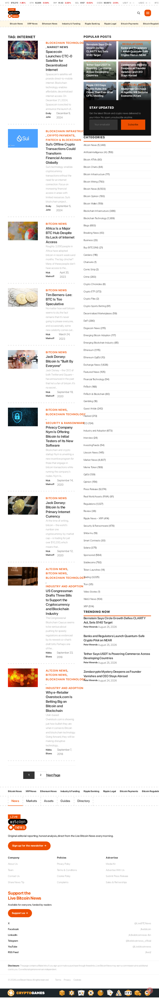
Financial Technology (94, 379)
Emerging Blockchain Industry (99, 342)
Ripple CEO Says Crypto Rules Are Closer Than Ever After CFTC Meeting (99, 90)
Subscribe (133, 124)
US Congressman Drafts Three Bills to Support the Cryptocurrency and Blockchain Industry (59, 602)
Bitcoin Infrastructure (94, 174)
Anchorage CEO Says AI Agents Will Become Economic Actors (134, 92)
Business (88, 240)
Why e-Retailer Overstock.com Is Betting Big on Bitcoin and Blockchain (59, 701)
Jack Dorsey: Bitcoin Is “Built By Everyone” (59, 361)
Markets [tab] (31, 801)
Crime (87, 276)
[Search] (139, 13)
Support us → (20, 913)
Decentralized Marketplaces (98, 313)
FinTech (87, 386)
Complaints (62, 882)
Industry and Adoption (64, 586)
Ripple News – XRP (93, 518)
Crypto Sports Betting (95, 306)
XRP (86, 606)
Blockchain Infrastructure (69, 131)
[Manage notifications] (150, 990)
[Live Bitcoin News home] (14, 13)
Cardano (88, 254)
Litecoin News (91, 452)
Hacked (87, 415)
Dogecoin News (92, 328)
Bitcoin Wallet (90, 203)
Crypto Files (90, 298)
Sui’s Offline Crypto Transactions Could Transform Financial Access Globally (60, 153)
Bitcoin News (16, 23)
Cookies (77, 979)
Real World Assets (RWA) (96, 496)
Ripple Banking (92, 23)
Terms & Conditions (67, 870)
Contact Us (14, 876)
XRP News (32, 23)
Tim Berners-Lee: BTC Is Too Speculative (59, 299)
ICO (86, 423)
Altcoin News (56, 569)
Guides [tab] (65, 801)
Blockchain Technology (66, 42)
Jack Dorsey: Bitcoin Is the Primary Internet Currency (58, 509)
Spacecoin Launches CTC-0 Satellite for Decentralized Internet (59, 61)
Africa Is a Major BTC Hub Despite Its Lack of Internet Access (60, 235)
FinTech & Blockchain (63, 139)
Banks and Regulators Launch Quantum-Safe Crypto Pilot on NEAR (134, 51)
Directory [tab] (83, 801)
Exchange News (92, 364)
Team (10, 870)
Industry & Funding (71, 23)
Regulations (132, 44)
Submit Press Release (117, 876)
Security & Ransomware (65, 423)
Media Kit (110, 863)
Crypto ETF (89, 291)
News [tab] (15, 801)
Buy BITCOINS (91, 247)
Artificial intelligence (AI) (95, 152)
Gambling (88, 401)
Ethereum (89, 350)
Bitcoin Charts (91, 166)
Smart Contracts (92, 540)
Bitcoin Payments (129, 23)
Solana (87, 547)
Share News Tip (16, 882)
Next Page (53, 775)
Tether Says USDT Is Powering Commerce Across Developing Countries (98, 70)
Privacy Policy (63, 863)
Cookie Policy (64, 876)
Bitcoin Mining (91, 181)
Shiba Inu (88, 533)
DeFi (86, 320)
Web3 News (90, 599)
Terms (58, 979)
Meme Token (90, 467)
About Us (13, 863)
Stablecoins (89, 562)
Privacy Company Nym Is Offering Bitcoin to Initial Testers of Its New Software (59, 436)
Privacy (67, 979)
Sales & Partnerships (116, 882)
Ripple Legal (110, 23)
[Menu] (147, 13)
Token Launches (92, 569)
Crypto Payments (61, 135)
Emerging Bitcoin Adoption (97, 335)
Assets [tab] (49, 801)
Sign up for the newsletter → (29, 845)
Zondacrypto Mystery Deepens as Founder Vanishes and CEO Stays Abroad (134, 70)
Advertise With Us (115, 870)
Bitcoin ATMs (90, 159)
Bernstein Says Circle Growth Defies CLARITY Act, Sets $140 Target (99, 50)
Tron (86, 584)
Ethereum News (49, 23)
